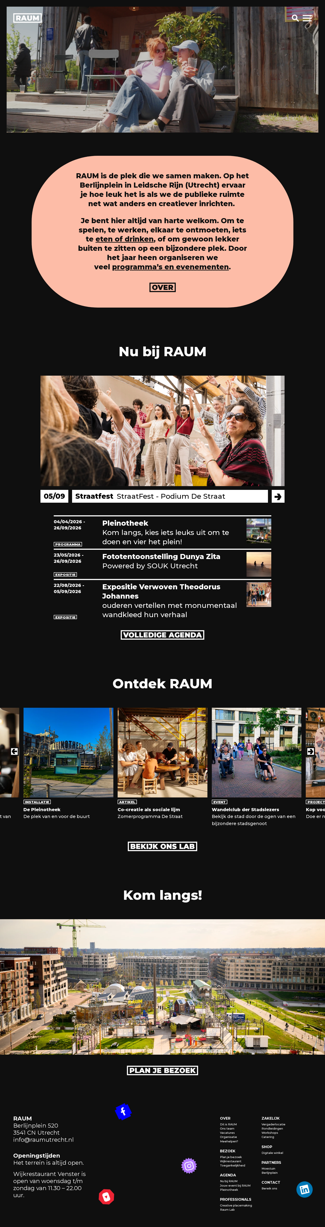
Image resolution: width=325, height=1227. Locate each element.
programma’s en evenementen (170, 267)
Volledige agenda (162, 635)
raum (27, 18)
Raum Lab (227, 1209)
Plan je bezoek (162, 1070)
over (162, 287)
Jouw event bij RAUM (235, 1185)
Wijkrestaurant (230, 1161)
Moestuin (268, 1168)
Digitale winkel (272, 1153)
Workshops (270, 1132)
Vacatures (227, 1132)
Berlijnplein (270, 1172)
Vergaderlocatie (273, 1124)
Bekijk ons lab (162, 846)
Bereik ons (269, 1188)
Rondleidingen (272, 1128)
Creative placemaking (236, 1205)
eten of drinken (125, 239)
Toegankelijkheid (232, 1165)
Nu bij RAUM (228, 1181)
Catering (268, 1137)
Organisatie (228, 1137)
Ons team (227, 1128)
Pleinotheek (229, 1189)
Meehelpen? (229, 1141)
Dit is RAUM (228, 1124)
